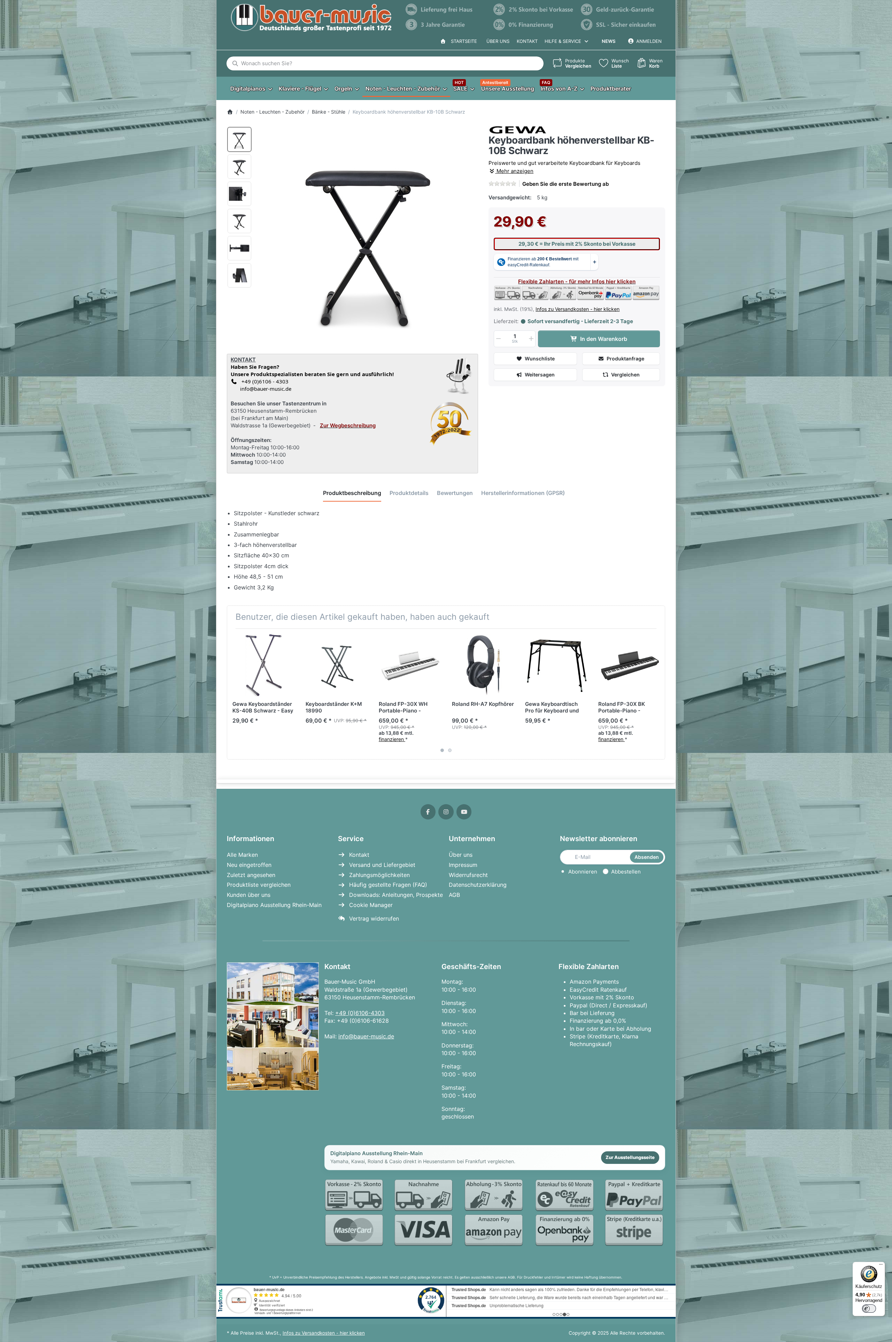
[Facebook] (428, 811)
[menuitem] (251, 88)
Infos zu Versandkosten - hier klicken (578, 309)
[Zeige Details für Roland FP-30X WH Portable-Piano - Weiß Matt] (410, 665)
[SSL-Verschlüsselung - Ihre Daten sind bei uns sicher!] (621, 25)
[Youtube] (464, 811)
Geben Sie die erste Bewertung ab (565, 184)
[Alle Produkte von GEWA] (518, 129)
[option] (239, 139)
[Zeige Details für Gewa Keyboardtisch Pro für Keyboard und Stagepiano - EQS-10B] (556, 665)
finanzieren (392, 739)
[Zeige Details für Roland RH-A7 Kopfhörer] (483, 665)
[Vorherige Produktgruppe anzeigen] (235, 694)
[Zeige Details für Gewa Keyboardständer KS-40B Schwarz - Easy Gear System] (263, 665)
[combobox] (385, 63)
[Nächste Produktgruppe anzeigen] (657, 694)
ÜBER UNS (497, 41)
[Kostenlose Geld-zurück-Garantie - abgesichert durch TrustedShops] (621, 9)
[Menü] (881, 1266)
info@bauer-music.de (264, 388)
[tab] (352, 493)
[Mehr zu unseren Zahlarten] (494, 1213)
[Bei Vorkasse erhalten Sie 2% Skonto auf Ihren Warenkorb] (533, 9)
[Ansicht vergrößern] (367, 236)
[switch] (869, 1308)
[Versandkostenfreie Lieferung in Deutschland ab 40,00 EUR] (446, 9)
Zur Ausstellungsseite (630, 1157)
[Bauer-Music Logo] (311, 18)
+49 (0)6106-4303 (360, 1012)
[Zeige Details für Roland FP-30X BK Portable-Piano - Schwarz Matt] (629, 665)
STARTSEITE (462, 41)
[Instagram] (446, 811)
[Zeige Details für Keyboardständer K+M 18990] (337, 665)
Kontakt (527, 41)
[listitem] (367, 236)
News (608, 41)
